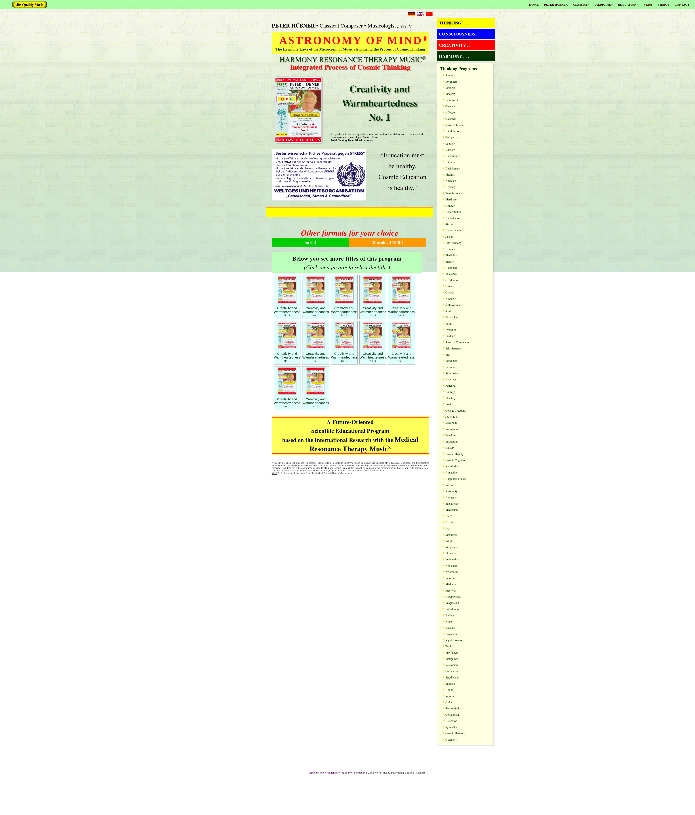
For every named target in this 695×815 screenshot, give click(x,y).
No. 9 (373, 357)
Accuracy (450, 379)
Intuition (450, 683)
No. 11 (287, 403)
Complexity (452, 137)
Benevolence (452, 317)
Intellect (449, 485)
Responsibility (453, 708)
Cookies (409, 772)
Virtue (449, 286)
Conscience (452, 671)
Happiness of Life (455, 479)
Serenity (450, 75)
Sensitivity (451, 491)
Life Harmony (453, 243)
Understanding (453, 230)
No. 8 (344, 357)
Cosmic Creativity (455, 410)
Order (448, 702)
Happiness (451, 267)
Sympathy (451, 727)
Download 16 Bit (387, 242)
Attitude (450, 205)
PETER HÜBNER (556, 4)
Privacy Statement (392, 772)
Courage (450, 392)
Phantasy (450, 398)
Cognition (451, 634)
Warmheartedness (455, 193)
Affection (450, 112)
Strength (450, 87)
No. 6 (287, 357)
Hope (448, 621)
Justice (449, 236)
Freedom (450, 435)
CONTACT (682, 4)
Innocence (451, 578)
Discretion (451, 721)
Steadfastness (453, 677)
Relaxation (451, 665)
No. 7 (315, 357)
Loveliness (451, 81)
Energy (449, 261)
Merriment (451, 199)
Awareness (451, 572)
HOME (534, 4)
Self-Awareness (454, 305)
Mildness (450, 584)
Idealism (450, 174)
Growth (449, 292)
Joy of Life (451, 416)
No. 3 (344, 312)
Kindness (450, 299)
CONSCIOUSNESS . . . (460, 34)
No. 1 (287, 312)
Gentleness (451, 280)
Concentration (453, 212)
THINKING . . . (453, 23)
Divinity (450, 522)
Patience (450, 385)
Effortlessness (453, 348)
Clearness (450, 118)
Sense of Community (457, 342)
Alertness (450, 497)
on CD (310, 242)
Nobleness (451, 565)
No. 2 (315, 312)
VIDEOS (663, 4)
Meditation (451, 510)
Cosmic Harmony (455, 733)
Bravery (449, 447)
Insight (449, 541)
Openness (451, 739)
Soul (448, 311)
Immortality (452, 559)
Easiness (450, 367)
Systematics (452, 373)
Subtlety (450, 143)
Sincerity (450, 94)
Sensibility (451, 423)
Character (450, 106)
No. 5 (401, 312)
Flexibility (451, 255)
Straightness (452, 659)
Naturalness (452, 218)
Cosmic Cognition (455, 460)
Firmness (450, 553)
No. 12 (315, 403)
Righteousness (453, 640)
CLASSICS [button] (580, 4)
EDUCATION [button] (627, 4)
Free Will (450, 590)
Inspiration (451, 441)
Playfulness (451, 652)
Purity (448, 323)
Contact (420, 772)
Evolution (450, 330)
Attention (450, 181)
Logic (448, 404)
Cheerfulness (452, 156)
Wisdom (450, 150)
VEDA (648, 4)
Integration (451, 429)
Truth (448, 646)
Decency (450, 187)
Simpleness (451, 547)
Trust (448, 354)
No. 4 (373, 312)
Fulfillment (451, 100)
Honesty (450, 249)
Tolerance (451, 274)
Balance (450, 627)
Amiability (451, 472)
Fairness (450, 162)
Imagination (452, 603)
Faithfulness (452, 131)
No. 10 (401, 357)
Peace (448, 516)
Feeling (449, 615)
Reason (449, 696)
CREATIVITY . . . (456, 45)
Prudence (450, 336)
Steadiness (451, 361)
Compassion (452, 714)
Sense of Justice (454, 125)
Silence (449, 224)
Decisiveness (452, 168)
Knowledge (451, 466)
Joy (447, 528)
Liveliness (451, 534)
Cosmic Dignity (454, 454)
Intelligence (452, 503)
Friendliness (452, 609)
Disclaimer (374, 772)
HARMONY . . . (454, 56)
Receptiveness (453, 596)
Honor (449, 690)
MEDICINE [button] (603, 4)
